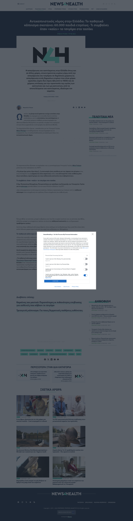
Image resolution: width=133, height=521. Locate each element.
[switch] (86, 259)
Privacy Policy (75, 286)
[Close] (93, 234)
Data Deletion (57, 286)
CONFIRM (55, 281)
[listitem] (66, 255)
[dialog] (66, 260)
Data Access (66, 286)
